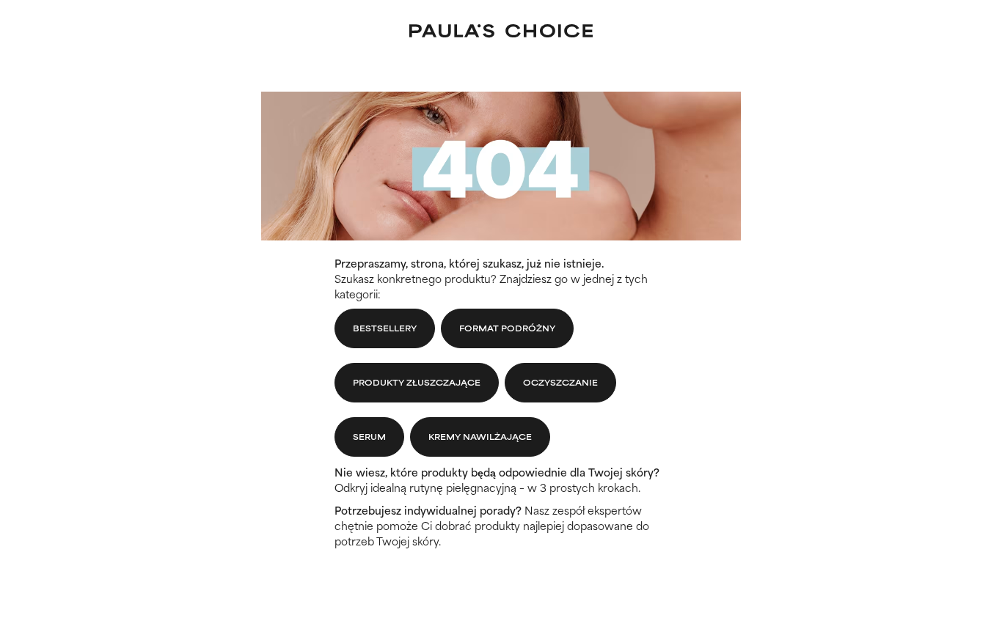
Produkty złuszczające (416, 382)
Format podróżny (507, 328)
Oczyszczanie (560, 382)
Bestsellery (385, 328)
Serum (369, 436)
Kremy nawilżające (480, 436)
